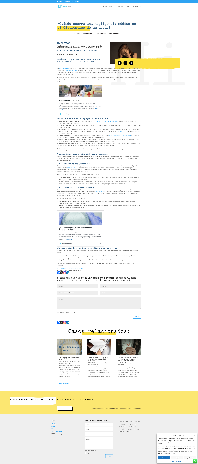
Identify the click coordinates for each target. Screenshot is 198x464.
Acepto (88, 453)
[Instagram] (64, 272)
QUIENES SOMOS (107, 6)
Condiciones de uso (56, 431)
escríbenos (64, 408)
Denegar (177, 458)
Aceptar (164, 458)
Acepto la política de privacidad (67, 312)
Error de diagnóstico (72, 361)
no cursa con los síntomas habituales (107, 121)
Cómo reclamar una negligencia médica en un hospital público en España (98, 359)
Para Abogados (129, 363)
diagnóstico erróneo (71, 70)
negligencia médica (64, 68)
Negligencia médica (93, 364)
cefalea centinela (100, 192)
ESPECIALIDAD (119, 6)
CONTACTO (134, 6)
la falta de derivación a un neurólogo (120, 135)
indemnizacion (99, 363)
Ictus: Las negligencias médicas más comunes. (70, 268)
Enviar (137, 317)
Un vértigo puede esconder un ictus (69, 358)
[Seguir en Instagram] (131, 63)
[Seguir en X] (125, 63)
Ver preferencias (189, 458)
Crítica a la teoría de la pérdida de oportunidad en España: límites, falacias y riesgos (128, 359)
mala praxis (106, 363)
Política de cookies (176, 461)
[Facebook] (58, 272)
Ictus (79, 361)
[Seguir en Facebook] (120, 63)
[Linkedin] (67, 272)
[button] (195, 435)
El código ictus (122, 131)
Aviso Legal (54, 424)
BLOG (128, 6)
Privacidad (54, 426)
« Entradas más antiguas (63, 383)
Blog (177, 453)
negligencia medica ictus (65, 363)
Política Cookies (55, 429)
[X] (61, 272)
